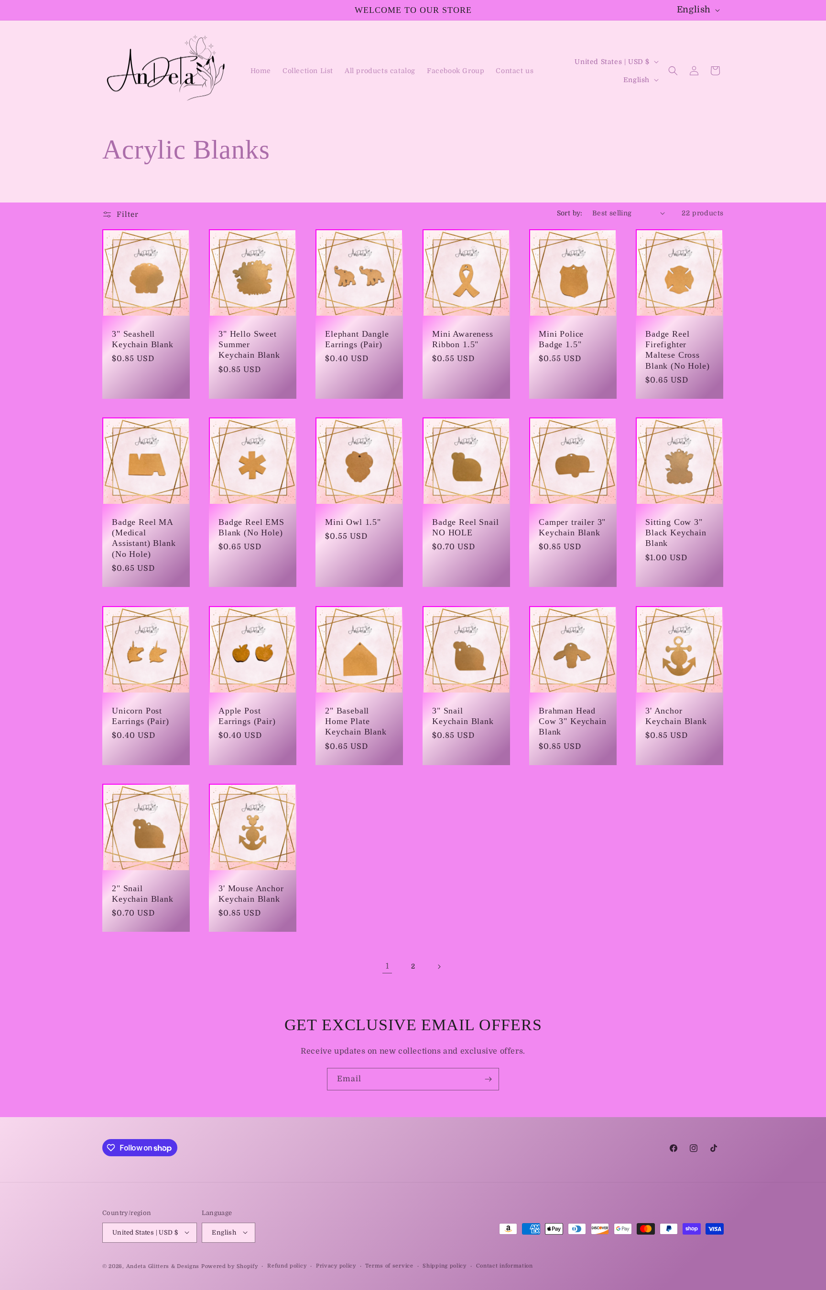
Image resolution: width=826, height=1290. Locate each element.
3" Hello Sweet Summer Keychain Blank (249, 344)
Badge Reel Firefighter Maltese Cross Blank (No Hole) (677, 349)
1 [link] (387, 966)
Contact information (504, 1265)
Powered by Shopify (229, 1266)
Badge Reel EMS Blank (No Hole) (251, 527)
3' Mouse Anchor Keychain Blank (251, 894)
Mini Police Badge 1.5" (561, 339)
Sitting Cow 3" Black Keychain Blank (675, 532)
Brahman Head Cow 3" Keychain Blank (573, 721)
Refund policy (286, 1265)
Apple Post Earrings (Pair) (247, 716)
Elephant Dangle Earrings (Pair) (357, 339)
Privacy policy (336, 1265)
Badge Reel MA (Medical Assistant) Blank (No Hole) (143, 537)
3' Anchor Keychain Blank (676, 716)
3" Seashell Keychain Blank (143, 339)
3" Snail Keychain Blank (463, 716)
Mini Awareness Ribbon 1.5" (462, 339)
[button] (673, 70)
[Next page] (438, 966)
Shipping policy (445, 1265)
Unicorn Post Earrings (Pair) (140, 716)
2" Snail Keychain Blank (143, 894)
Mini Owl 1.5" (353, 522)
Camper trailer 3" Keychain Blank (572, 527)
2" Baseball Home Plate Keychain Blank (356, 721)
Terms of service (389, 1265)
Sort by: (570, 213)
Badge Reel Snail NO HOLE (465, 527)
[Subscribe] (488, 1079)
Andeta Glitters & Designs (163, 1266)
